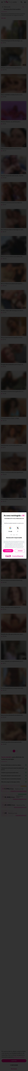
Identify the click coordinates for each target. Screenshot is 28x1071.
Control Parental (18, 556)
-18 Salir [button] (19, 550)
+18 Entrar (8, 550)
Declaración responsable (14, 537)
